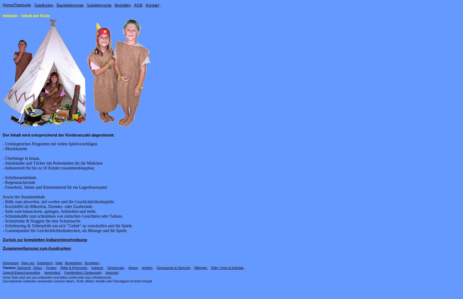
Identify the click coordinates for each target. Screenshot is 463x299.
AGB (138, 5)
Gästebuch (45, 263)
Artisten (147, 268)
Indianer (97, 268)
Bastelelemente (70, 5)
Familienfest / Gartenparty (83, 273)
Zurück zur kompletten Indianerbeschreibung (45, 239)
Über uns (28, 263)
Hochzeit (112, 273)
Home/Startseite (17, 5)
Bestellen (123, 5)
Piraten (51, 268)
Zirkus (37, 268)
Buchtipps (92, 263)
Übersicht (24, 268)
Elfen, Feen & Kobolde (227, 268)
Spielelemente (99, 5)
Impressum (11, 263)
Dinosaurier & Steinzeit (173, 268)
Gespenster (115, 268)
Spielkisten (43, 5)
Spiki (58, 263)
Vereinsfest (52, 273)
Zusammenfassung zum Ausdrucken (37, 248)
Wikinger (201, 268)
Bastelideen (73, 263)
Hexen (133, 268)
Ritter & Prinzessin (74, 268)
